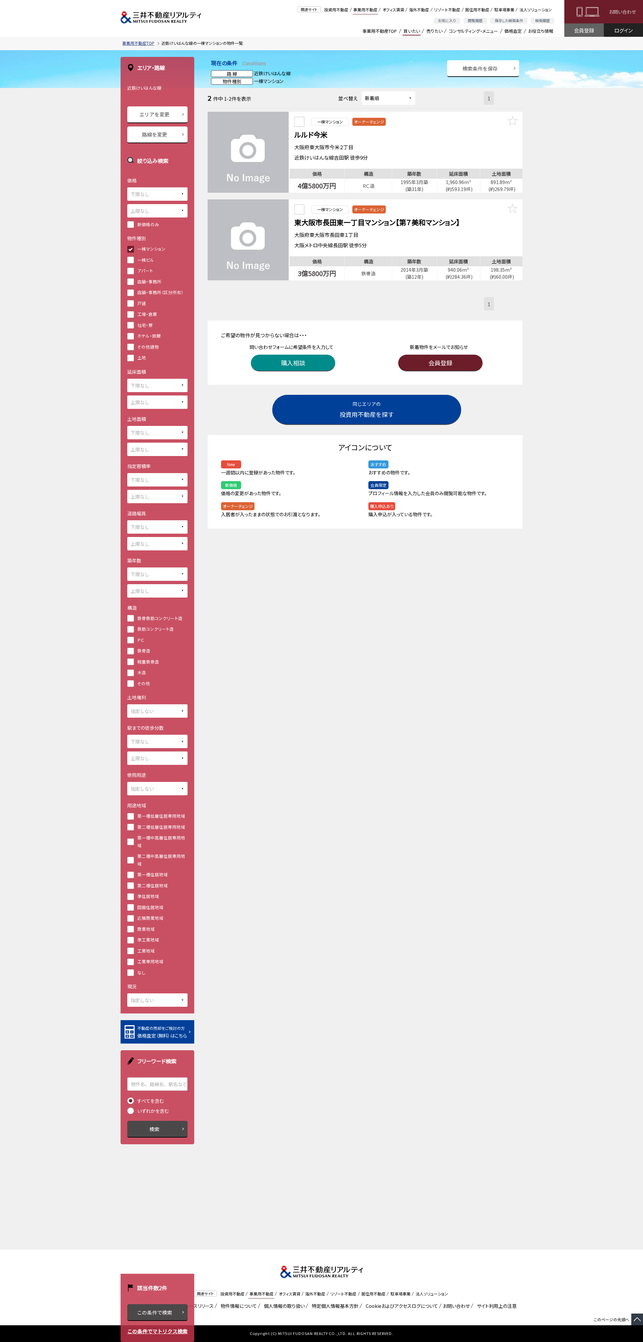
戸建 (141, 303)
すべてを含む (150, 1100)
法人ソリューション (535, 9)
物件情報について (237, 1306)
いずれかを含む (153, 1110)
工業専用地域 (150, 961)
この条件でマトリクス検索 (157, 1331)
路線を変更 (154, 134)
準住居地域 (148, 896)
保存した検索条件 (509, 20)
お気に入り (447, 20)
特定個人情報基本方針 (334, 1306)
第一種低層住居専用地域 (161, 816)
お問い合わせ (622, 11)
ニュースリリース (196, 1306)
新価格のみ (148, 224)
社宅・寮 (145, 325)
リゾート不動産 (447, 9)
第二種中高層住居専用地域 (161, 860)
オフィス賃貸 (393, 9)
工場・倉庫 (147, 314)
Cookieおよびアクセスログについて (400, 1306)
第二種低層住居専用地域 (161, 827)
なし (141, 972)
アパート (145, 270)
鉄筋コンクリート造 (155, 629)
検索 (154, 1129)
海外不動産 (419, 9)
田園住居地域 (150, 907)
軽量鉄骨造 (148, 661)
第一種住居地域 (152, 874)
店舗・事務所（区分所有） (160, 292)
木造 (141, 672)
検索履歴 (542, 20)
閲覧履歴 (475, 20)
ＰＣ (140, 640)
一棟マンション (151, 249)
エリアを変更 (154, 114)
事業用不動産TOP (379, 31)
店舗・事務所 (149, 281)
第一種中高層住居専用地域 (161, 841)
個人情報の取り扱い (283, 1306)
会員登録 (584, 30)
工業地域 (146, 951)
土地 (141, 357)
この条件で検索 (154, 1312)
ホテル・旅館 (149, 336)
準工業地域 (148, 939)
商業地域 (146, 929)
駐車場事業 (504, 9)
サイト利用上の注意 (496, 1306)
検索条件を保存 (480, 68)
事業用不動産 (365, 9)
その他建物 (148, 347)
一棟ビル (145, 260)
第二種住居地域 (152, 885)
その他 (143, 683)
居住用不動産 (477, 9)
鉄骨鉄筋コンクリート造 (160, 618)
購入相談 (293, 362)
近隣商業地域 (150, 918)
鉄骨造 (143, 650)
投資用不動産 (336, 9)
